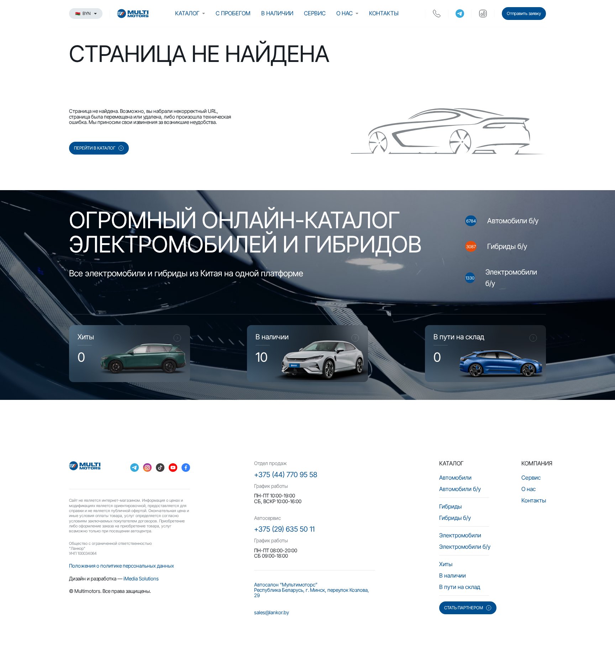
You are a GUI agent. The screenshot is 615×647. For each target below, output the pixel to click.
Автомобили (455, 477)
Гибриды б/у (455, 518)
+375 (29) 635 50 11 (284, 529)
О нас (344, 13)
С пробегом (233, 13)
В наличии (277, 13)
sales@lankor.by (271, 612)
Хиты (445, 564)
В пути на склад (459, 587)
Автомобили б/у (460, 489)
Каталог (187, 13)
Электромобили (460, 535)
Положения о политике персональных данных (121, 566)
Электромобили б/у (464, 546)
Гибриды (450, 506)
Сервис (315, 13)
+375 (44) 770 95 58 (285, 474)
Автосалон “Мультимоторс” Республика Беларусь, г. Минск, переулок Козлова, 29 (311, 590)
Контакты (384, 13)
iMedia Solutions (141, 578)
